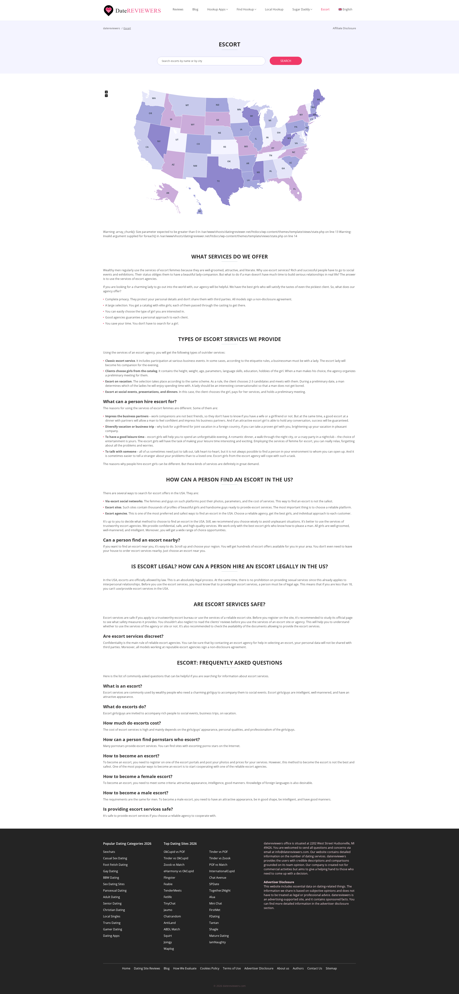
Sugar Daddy (301, 9)
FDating (214, 916)
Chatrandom (172, 916)
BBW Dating (111, 878)
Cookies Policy (209, 968)
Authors (298, 968)
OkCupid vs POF (174, 852)
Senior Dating (112, 903)
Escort (325, 9)
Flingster (169, 878)
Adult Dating (111, 897)
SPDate (214, 884)
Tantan (214, 923)
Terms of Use (232, 968)
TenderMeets (173, 890)
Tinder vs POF (218, 852)
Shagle (213, 929)
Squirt (168, 936)
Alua (212, 897)
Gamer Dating (112, 929)
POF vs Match (218, 865)
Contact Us (314, 968)
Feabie (168, 884)
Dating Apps (111, 936)
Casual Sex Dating (115, 858)
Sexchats (109, 852)
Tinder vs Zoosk (219, 858)
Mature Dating (219, 936)
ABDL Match (172, 929)
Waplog (169, 949)
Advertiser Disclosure (258, 968)
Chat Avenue (217, 878)
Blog (195, 9)
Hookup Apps (216, 9)
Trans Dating (111, 923)
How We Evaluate (185, 968)
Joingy (168, 942)
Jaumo (168, 910)
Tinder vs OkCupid (176, 858)
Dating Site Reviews (147, 968)
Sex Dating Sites (114, 884)
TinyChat (170, 903)
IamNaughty (217, 942)
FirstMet (214, 910)
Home (126, 968)
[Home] (133, 10)
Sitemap (331, 968)
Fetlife (168, 897)
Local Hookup (274, 9)
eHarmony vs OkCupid (179, 871)
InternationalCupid (222, 871)
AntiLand (170, 923)
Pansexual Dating (115, 890)
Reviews (178, 9)
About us (283, 968)
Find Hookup (245, 9)
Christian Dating (114, 910)
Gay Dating (110, 871)
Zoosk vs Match (174, 865)
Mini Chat (215, 903)
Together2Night (220, 890)
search (285, 61)
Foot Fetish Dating (115, 865)
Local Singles (111, 916)
